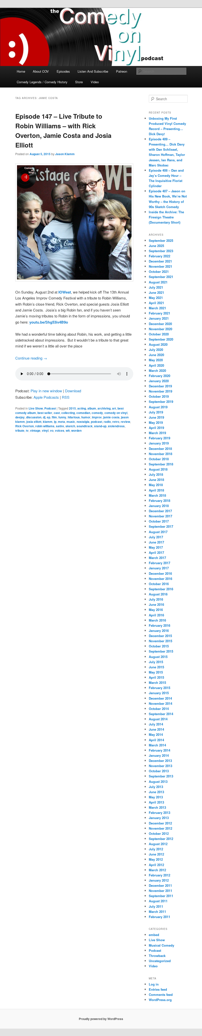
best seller (44, 413)
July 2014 (156, 724)
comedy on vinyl (115, 413)
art (114, 408)
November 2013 (160, 765)
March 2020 (157, 370)
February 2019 (159, 438)
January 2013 (159, 817)
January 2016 (159, 630)
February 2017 (159, 562)
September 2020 (161, 339)
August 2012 (158, 843)
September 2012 (161, 838)
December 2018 (160, 448)
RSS (65, 397)
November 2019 (160, 391)
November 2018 (160, 453)
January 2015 (159, 693)
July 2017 (156, 537)
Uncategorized (160, 960)
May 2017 (156, 547)
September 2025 (161, 240)
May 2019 (156, 422)
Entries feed (158, 989)
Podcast (50, 408)
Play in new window (46, 390)
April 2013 (156, 802)
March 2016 (157, 620)
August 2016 (158, 594)
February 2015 (159, 687)
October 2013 (159, 771)
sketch (70, 426)
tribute (19, 430)
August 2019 (158, 407)
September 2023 (161, 250)
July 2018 (156, 474)
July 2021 (156, 287)
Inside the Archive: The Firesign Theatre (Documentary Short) (166, 217)
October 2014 (159, 708)
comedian (83, 413)
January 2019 (159, 443)
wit (68, 430)
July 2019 (156, 412)
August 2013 (158, 781)
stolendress (116, 426)
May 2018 (156, 484)
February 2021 (159, 313)
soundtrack (85, 426)
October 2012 (159, 833)
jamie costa (111, 417)
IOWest (64, 292)
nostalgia (83, 421)
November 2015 (160, 641)
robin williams (44, 426)
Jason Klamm (65, 154)
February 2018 (159, 500)
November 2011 (160, 890)
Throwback (157, 955)
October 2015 (159, 646)
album (91, 408)
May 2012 (156, 859)
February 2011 (159, 916)
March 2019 (157, 432)
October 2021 (159, 271)
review (125, 421)
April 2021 (156, 302)
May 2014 (156, 734)
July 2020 (156, 349)
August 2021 (158, 282)
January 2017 (159, 568)
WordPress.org (160, 999)
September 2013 (161, 776)
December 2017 (160, 511)
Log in (154, 984)
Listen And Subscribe (93, 71)
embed (154, 934)
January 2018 (159, 505)
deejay (20, 417)
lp (55, 421)
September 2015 (161, 651)
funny (62, 417)
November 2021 (160, 266)
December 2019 (160, 386)
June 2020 (156, 354)
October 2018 (159, 459)
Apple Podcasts (46, 397)
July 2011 (156, 906)
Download (73, 390)
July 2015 (156, 661)
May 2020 (156, 360)
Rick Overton (24, 426)
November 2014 (160, 703)
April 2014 (156, 740)
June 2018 (156, 479)
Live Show (36, 408)
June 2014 (156, 729)
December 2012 (160, 823)
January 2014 (159, 755)
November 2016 (160, 578)
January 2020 (159, 380)
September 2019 (161, 401)
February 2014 (159, 750)
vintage (35, 430)
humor (85, 417)
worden (76, 430)
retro (115, 421)
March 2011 (157, 911)
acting (81, 408)
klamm (47, 421)
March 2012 (157, 870)
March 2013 (157, 807)
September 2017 (161, 526)
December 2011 (160, 885)
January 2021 (159, 318)
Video (95, 82)
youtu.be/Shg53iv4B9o (48, 322)
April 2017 (156, 552)
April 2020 (156, 365)
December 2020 (160, 323)
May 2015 (156, 672)
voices (59, 430)
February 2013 (159, 812)
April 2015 (156, 677)
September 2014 (161, 713)
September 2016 (161, 589)
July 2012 (156, 849)
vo (51, 430)
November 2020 (160, 329)
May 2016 (156, 609)
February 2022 (159, 256)
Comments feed (161, 994)
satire (60, 426)
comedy (97, 413)
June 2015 (156, 667)
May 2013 (156, 797)
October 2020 (159, 334)
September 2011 (161, 895)
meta (61, 421)
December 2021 (160, 261)
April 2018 (156, 490)
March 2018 (157, 495)
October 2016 (159, 583)
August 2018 (158, 469)
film (54, 417)
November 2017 (160, 516)
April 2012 (156, 864)
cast (57, 413)
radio (107, 421)
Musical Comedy (161, 945)
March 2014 (157, 745)
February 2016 (159, 625)
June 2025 (156, 245)
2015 (72, 408)
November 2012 (160, 828)
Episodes (63, 71)
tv (27, 430)
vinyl (45, 430)
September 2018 (161, 464)
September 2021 (161, 276)
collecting (68, 413)
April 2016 (156, 615)
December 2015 (160, 635)
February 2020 (159, 375)
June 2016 (156, 604)
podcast (96, 421)
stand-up (100, 426)
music (71, 421)
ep (48, 417)
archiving (104, 408)
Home (21, 71)
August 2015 (158, 656)
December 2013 (160, 760)
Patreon (121, 71)
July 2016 (156, 599)
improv (97, 417)
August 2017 (158, 531)
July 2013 (156, 786)
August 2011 (158, 901)
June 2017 (156, 542)
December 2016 (160, 573)
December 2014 (160, 698)
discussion (33, 417)
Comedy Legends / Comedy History (42, 82)
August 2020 (158, 344)
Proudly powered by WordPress (101, 1019)
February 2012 (159, 875)
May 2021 (156, 297)
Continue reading (31, 358)
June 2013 (156, 791)
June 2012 (156, 854)
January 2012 (159, 880)
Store (79, 82)
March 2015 (157, 682)
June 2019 (156, 417)
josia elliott (33, 421)
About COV (41, 71)
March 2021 (157, 308)
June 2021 (156, 292)
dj (44, 417)
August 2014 (158, 719)
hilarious (74, 417)
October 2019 (159, 396)
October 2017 (159, 521)
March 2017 (157, 557)
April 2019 (156, 427)
